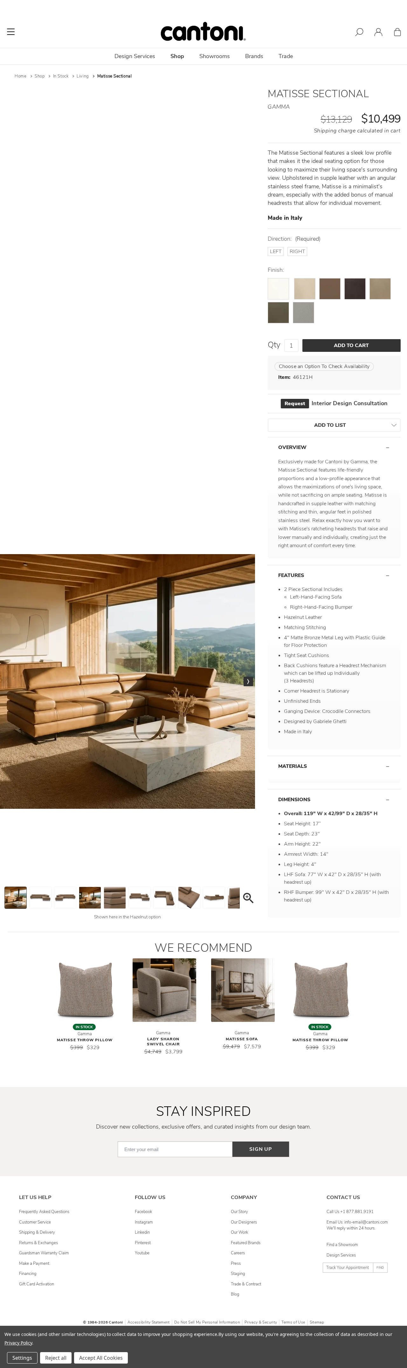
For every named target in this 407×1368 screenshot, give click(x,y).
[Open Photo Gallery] (248, 899)
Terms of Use (293, 1322)
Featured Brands (245, 1243)
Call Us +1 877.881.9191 (350, 1212)
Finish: (276, 270)
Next (248, 681)
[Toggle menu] (11, 31)
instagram (144, 1222)
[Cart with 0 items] (397, 33)
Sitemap (317, 1322)
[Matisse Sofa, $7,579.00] (243, 990)
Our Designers (244, 1222)
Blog (235, 1294)
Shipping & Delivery (37, 1232)
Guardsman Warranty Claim (44, 1253)
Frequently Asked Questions (44, 1212)
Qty (274, 344)
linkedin (142, 1232)
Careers (238, 1253)
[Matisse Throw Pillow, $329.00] (86, 990)
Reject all (55, 1357)
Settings (22, 1357)
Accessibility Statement (149, 1322)
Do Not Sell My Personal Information (207, 1322)
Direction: (294, 239)
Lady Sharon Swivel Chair (163, 1041)
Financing (28, 1274)
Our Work (239, 1232)
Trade (286, 56)
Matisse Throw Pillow (85, 1040)
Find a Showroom (342, 1245)
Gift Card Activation (36, 1284)
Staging (238, 1274)
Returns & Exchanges (38, 1243)
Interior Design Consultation (336, 403)
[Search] (359, 33)
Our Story (239, 1212)
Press (236, 1263)
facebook (143, 1212)
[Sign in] (378, 33)
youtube (142, 1253)
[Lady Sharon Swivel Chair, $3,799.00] (164, 990)
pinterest (143, 1243)
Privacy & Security (261, 1322)
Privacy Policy (18, 1343)
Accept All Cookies (101, 1357)
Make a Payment (34, 1263)
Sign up (260, 1149)
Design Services (341, 1255)
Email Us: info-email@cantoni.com (357, 1222)
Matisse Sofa (242, 1039)
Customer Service (35, 1222)
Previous (6, 681)
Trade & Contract (246, 1284)
